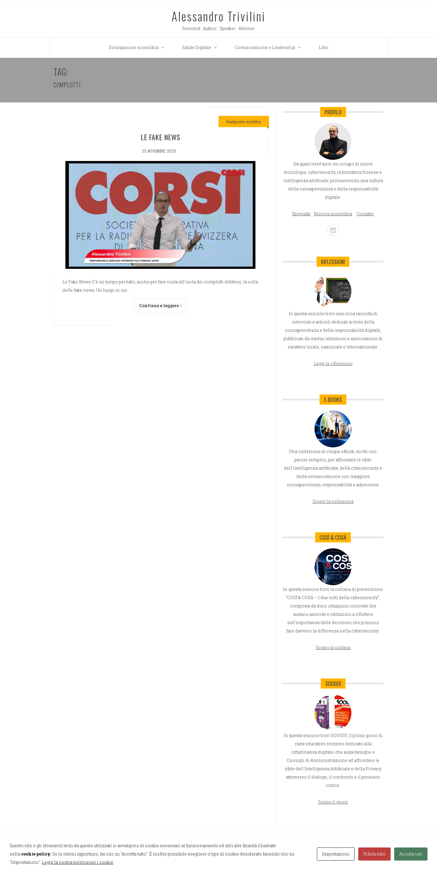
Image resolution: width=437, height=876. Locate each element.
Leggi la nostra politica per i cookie (77, 862)
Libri (323, 47)
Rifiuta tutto (374, 854)
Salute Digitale (196, 47)
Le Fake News (160, 137)
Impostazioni (336, 854)
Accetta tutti (410, 854)
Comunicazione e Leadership (265, 47)
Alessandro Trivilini (218, 16)
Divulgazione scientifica (133, 47)
